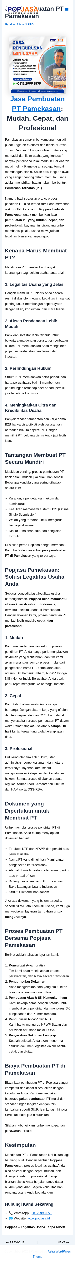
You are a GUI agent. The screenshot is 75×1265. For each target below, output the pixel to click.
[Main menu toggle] (66, 9)
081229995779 (42, 1213)
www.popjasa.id (39, 1218)
